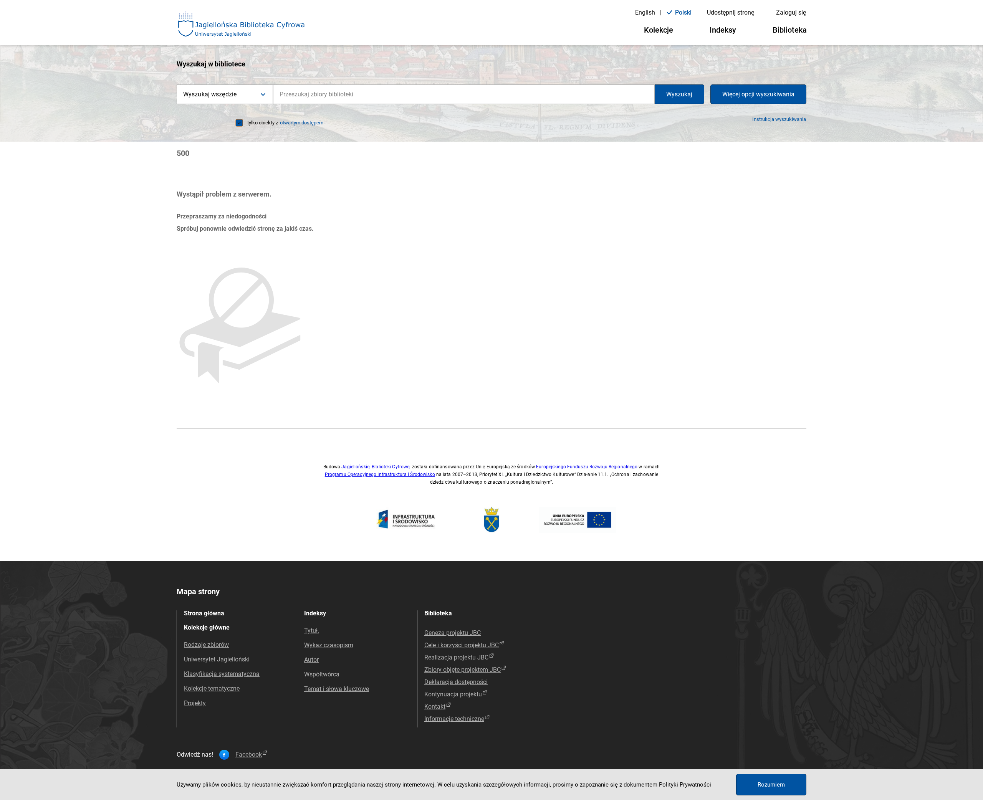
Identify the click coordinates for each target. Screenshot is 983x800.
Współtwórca (321, 674)
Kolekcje (658, 30)
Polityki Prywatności (685, 784)
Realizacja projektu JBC (456, 657)
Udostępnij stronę (730, 12)
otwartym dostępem (301, 123)
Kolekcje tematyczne (212, 688)
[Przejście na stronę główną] (241, 25)
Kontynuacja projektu (453, 694)
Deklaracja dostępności (456, 682)
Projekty (195, 703)
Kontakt (434, 706)
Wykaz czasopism (328, 645)
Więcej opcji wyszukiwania (758, 94)
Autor (311, 659)
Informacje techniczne (454, 718)
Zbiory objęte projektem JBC (462, 669)
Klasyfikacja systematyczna (222, 674)
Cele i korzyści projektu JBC (461, 645)
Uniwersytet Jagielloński (217, 659)
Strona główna (204, 613)
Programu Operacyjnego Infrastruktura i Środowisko (380, 474)
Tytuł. (311, 630)
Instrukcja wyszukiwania (779, 119)
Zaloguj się (791, 12)
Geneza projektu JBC (452, 632)
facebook (248, 755)
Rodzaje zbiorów (206, 644)
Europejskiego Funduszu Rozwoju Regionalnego (586, 466)
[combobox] (464, 94)
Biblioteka (790, 30)
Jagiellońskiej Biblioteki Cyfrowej (375, 466)
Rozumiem (771, 784)
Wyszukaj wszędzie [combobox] (210, 94)
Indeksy (723, 30)
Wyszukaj (679, 94)
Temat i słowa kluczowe (336, 689)
